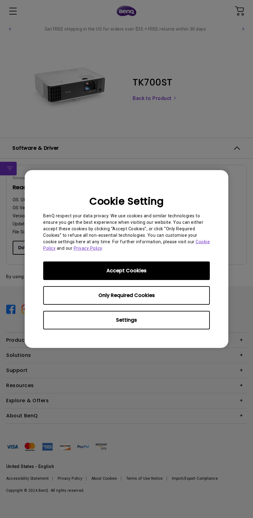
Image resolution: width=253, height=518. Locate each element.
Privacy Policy (88, 248)
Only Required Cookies (126, 295)
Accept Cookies (126, 270)
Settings (126, 320)
